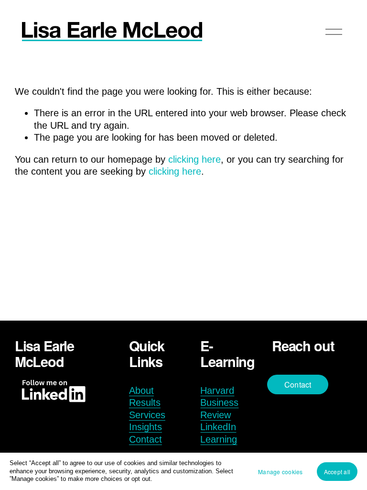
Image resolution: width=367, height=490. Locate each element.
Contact (145, 439)
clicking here (194, 159)
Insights (145, 427)
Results (145, 402)
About (141, 390)
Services (147, 415)
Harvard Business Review (219, 402)
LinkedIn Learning (218, 433)
